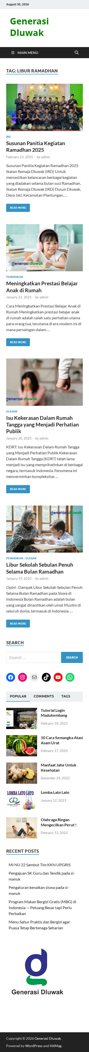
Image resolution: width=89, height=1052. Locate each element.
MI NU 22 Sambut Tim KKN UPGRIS (39, 864)
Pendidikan (14, 277)
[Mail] (34, 677)
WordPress (34, 1046)
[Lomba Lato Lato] (21, 792)
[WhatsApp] (70, 677)
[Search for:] (44, 657)
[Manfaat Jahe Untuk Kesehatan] (21, 765)
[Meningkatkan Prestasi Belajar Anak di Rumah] (44, 247)
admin (45, 157)
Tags (65, 696)
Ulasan (11, 411)
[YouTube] (58, 677)
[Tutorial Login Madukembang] (21, 710)
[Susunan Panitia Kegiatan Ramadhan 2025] (44, 107)
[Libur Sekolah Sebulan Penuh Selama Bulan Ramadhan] (44, 529)
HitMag (55, 1046)
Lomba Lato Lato (55, 792)
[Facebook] (10, 677)
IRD (8, 136)
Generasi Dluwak (29, 27)
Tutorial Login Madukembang (54, 713)
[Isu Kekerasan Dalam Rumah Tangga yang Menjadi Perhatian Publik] (44, 382)
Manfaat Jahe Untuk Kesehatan (58, 767)
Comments (44, 696)
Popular (18, 696)
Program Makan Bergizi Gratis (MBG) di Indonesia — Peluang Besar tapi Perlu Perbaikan (42, 907)
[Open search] (76, 52)
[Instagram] (22, 677)
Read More (16, 206)
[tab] (18, 696)
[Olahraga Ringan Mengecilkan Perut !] (21, 820)
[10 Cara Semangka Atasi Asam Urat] (21, 738)
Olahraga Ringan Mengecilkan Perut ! (59, 822)
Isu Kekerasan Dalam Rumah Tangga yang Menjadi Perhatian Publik (42, 424)
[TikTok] (46, 677)
